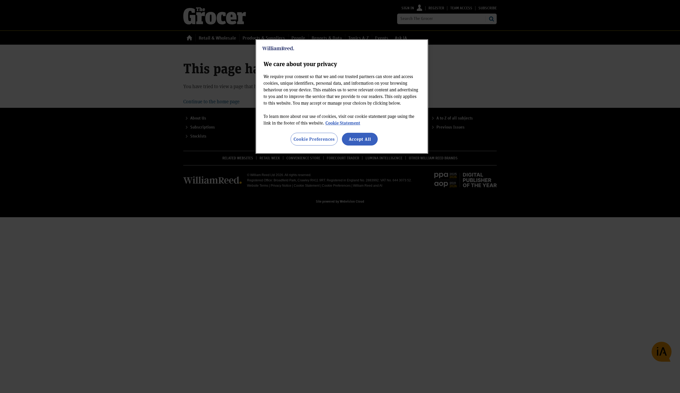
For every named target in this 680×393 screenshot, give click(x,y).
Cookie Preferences (314, 139)
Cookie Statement (342, 123)
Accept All (360, 139)
